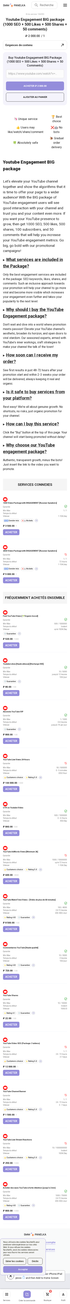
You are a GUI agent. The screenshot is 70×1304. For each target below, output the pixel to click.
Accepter (23, 1269)
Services (6, 1300)
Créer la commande (27, 1301)
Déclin (35, 1261)
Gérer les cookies (15, 1261)
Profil (63, 1300)
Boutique (47, 1296)
